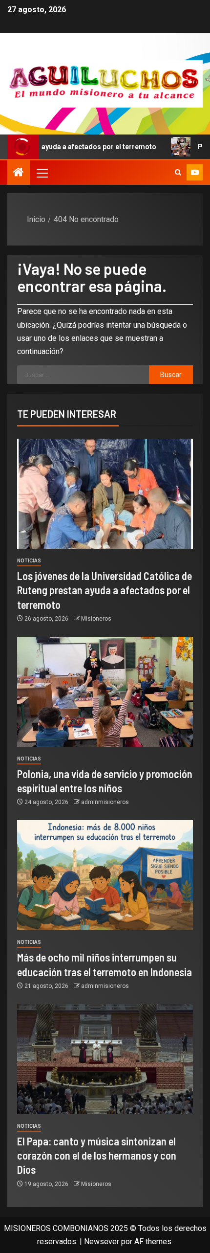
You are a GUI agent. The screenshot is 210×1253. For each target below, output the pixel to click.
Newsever (101, 1241)
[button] (41, 172)
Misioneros (96, 618)
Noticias (29, 560)
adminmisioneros (105, 802)
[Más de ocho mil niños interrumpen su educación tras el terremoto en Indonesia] (105, 875)
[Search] (178, 172)
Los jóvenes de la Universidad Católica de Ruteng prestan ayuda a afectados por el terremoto (104, 590)
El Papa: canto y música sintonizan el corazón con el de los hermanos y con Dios (96, 1155)
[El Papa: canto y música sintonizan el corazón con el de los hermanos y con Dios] (105, 1059)
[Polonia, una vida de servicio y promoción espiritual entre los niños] (105, 692)
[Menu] (41, 172)
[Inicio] (18, 173)
